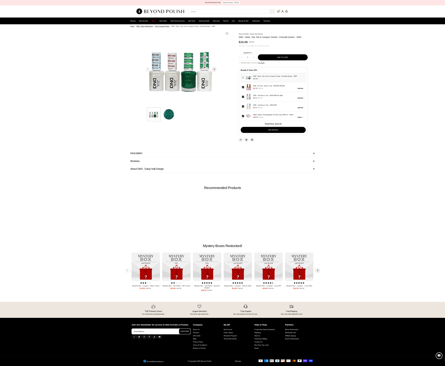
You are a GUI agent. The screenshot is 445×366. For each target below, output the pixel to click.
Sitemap (238, 361)
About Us (196, 329)
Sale (154, 21)
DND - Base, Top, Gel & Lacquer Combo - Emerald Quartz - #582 (275, 76)
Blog (194, 339)
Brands (133, 21)
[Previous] (147, 69)
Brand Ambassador (292, 339)
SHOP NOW (231, 2)
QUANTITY (248, 53)
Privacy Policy (198, 342)
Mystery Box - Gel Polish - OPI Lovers (176, 286)
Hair (233, 21)
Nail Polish (163, 21)
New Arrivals (143, 21)
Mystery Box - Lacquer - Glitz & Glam (237, 286)
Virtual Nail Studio (230, 339)
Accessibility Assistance (155, 361)
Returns (257, 336)
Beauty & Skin (243, 21)
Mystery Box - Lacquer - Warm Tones (145, 286)
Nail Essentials (204, 21)
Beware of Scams (199, 348)
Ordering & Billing (260, 339)
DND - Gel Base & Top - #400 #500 (265, 105)
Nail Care (216, 21)
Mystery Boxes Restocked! (222, 246)
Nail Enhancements (177, 21)
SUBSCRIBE (184, 331)
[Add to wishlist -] (227, 33)
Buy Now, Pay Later (261, 345)
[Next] (214, 69)
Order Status (228, 332)
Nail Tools (191, 21)
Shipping (257, 332)
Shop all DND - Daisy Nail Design (251, 34)
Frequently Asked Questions (264, 329)
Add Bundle (273, 130)
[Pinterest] (252, 140)
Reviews (196, 332)
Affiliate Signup (290, 336)
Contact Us (258, 342)
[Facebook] (241, 140)
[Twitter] (246, 140)
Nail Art (225, 21)
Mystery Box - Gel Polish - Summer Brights (207, 287)
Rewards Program (230, 336)
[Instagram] (144, 336)
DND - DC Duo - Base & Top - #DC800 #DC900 (269, 86)
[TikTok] (154, 336)
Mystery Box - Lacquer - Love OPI (268, 286)
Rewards (267, 21)
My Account (228, 329)
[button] (439, 355)
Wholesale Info (290, 332)
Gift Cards (196, 336)
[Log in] (282, 11)
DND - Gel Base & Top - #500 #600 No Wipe (268, 95)
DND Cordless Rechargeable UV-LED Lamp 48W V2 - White (273, 115)
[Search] (272, 11)
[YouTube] (159, 336)
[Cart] (286, 11)
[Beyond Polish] (161, 11)
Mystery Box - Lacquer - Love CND (299, 286)
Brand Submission (291, 329)
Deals (256, 348)
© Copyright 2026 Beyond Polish (199, 361)
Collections (256, 21)
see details (261, 62)
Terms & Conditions (200, 345)
